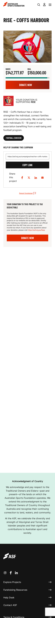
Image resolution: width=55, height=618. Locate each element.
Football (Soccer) (13, 138)
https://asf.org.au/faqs (36, 230)
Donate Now (25, 85)
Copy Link (27, 165)
